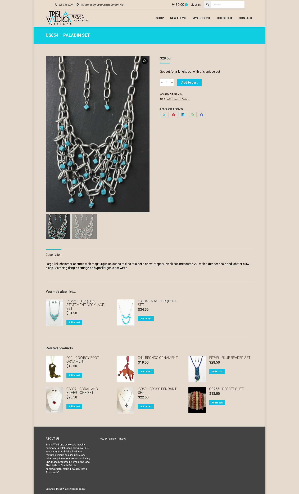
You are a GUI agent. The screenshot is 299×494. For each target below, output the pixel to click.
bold (169, 99)
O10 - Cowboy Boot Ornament (82, 359)
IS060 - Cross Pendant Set (157, 390)
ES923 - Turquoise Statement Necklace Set (85, 304)
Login (198, 4)
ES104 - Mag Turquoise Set (158, 303)
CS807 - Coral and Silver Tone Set (82, 390)
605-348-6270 (66, 4)
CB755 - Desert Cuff (226, 389)
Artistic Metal (176, 94)
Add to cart (189, 82)
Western (185, 99)
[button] (145, 61)
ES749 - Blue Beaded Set (229, 358)
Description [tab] (53, 254)
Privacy (122, 438)
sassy (176, 99)
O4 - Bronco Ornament (158, 358)
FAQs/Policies (108, 438)
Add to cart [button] (74, 322)
